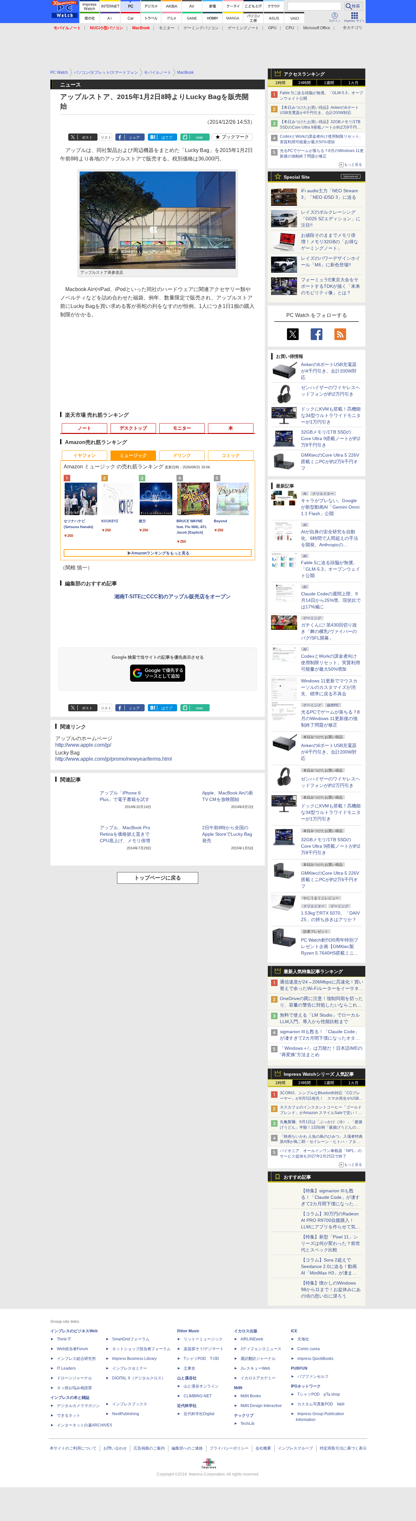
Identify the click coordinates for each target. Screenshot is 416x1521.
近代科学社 (187, 1405)
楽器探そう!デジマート (204, 1349)
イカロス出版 (245, 1331)
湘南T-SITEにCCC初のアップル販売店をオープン (172, 596)
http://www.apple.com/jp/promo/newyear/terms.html (113, 759)
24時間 (304, 83)
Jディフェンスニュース (260, 1349)
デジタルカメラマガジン (78, 1405)
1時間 (280, 83)
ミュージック (133, 455)
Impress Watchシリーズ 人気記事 (319, 1074)
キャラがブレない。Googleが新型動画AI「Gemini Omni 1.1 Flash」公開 (330, 507)
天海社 (303, 1339)
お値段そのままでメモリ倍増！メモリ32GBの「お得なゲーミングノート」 (329, 242)
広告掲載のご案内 (149, 1448)
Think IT (64, 1339)
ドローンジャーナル (74, 1378)
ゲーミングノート (243, 28)
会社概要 (263, 1448)
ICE (294, 1331)
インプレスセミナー (129, 1368)
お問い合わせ (115, 1448)
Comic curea (308, 1349)
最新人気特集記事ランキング (313, 971)
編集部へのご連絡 (187, 1448)
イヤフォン (84, 455)
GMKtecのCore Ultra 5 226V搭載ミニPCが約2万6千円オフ (330, 461)
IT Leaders (66, 1368)
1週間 (329, 83)
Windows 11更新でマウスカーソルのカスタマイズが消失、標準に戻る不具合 (329, 687)
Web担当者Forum (72, 1349)
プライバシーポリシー (229, 1448)
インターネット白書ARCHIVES (84, 1425)
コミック (231, 455)
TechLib (247, 1423)
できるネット (68, 1415)
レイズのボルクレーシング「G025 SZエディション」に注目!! (330, 218)
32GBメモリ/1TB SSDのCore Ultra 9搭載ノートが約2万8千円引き (330, 438)
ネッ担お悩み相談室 (74, 1388)
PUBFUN (299, 1368)
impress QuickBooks (315, 1358)
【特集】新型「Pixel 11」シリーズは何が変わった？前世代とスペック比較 (330, 1243)
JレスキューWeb (255, 1368)
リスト (106, 137)
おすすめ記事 (297, 1177)
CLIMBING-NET (198, 1396)
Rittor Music (188, 1331)
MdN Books (250, 1396)
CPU (290, 28)
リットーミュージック (203, 1339)
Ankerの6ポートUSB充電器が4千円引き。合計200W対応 (329, 371)
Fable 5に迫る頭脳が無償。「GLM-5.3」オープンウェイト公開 (330, 569)
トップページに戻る (157, 878)
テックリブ (244, 1415)
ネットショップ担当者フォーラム (141, 1349)
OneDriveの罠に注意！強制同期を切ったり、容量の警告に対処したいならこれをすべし (321, 1005)
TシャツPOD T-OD (201, 1358)
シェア (134, 137)
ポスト (87, 137)
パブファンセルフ (313, 1376)
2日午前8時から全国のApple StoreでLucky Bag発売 (227, 834)
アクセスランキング (304, 74)
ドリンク (182, 455)
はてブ (167, 137)
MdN (238, 1388)
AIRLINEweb (251, 1339)
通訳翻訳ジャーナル (258, 1358)
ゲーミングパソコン (201, 28)
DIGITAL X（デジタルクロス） (138, 1378)
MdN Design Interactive (261, 1405)
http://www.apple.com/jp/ (83, 745)
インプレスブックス (129, 1404)
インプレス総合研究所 (76, 1358)
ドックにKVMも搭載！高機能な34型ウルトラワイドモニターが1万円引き (331, 415)
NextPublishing (125, 1414)
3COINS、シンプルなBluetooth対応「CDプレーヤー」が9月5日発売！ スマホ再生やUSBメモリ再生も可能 (321, 1098)
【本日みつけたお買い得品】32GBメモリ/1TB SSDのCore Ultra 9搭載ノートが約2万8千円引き (320, 127)
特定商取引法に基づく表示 (343, 1448)
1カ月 (353, 83)
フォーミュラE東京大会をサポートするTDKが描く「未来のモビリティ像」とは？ (330, 286)
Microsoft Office (316, 28)
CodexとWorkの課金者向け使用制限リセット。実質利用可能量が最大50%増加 (330, 662)
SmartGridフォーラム (131, 1339)
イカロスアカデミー (258, 1378)
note (199, 137)
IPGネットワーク (306, 1386)
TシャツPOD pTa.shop (318, 1394)
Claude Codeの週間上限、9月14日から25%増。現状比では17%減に (331, 600)
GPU (272, 28)
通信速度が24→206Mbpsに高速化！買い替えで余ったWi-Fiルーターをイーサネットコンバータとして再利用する (321, 988)
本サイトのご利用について (73, 1448)
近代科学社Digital (199, 1414)
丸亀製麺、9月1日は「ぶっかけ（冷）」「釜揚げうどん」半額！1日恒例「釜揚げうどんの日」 (321, 1127)
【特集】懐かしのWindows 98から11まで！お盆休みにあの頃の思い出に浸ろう (331, 1289)
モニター (167, 28)
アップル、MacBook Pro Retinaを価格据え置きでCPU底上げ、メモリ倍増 (125, 834)
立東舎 (189, 1368)
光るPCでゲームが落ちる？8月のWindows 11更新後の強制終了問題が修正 (330, 718)
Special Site (297, 177)
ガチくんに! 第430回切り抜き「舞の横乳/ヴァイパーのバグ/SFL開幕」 (329, 631)
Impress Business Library (134, 1358)
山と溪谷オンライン (201, 1386)
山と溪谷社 (187, 1378)
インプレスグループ (295, 1448)
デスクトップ (133, 428)
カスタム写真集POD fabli (320, 1404)
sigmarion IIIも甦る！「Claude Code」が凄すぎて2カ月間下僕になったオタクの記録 (320, 1038)
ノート (84, 428)
